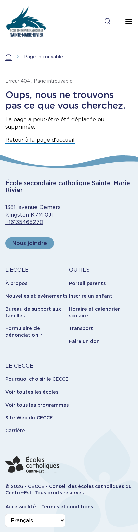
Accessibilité (20, 506)
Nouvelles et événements (36, 296)
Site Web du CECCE (29, 417)
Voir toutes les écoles (31, 392)
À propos (16, 283)
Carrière (15, 430)
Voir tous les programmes (37, 405)
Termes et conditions (67, 506)
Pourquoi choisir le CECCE (36, 379)
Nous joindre (29, 243)
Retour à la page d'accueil (40, 140)
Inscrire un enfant (90, 296)
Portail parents (87, 283)
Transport (81, 328)
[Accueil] (26, 21)
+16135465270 (24, 222)
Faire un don (84, 341)
